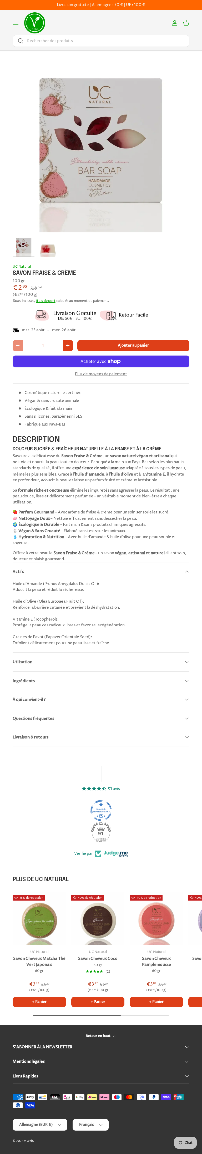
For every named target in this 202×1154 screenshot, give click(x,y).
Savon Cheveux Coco (98, 958)
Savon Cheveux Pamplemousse (156, 961)
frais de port (45, 300)
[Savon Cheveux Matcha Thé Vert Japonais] (39, 918)
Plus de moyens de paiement (101, 374)
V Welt (28, 1141)
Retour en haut (98, 1035)
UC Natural (22, 266)
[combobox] (101, 41)
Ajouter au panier (133, 345)
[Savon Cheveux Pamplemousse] (156, 918)
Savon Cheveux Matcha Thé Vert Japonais (39, 961)
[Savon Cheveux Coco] (98, 918)
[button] (186, 23)
